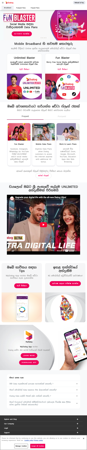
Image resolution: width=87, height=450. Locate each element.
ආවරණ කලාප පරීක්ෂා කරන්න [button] (65, 283)
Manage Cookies (21, 446)
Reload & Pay (79, 3)
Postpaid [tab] (62, 116)
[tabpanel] (43, 25)
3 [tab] (44, 38)
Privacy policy (38, 440)
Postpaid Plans (21, 8)
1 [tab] (41, 38)
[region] (43, 442)
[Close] (83, 438)
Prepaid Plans (35, 8)
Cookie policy (28, 440)
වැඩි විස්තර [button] (22, 286)
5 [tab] (47, 38)
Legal (6, 428)
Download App (29, 362)
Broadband (7, 8)
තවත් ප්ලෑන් (43, 176)
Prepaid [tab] (25, 116)
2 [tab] (43, 38)
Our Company (9, 424)
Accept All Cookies (37, 446)
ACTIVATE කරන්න (21, 34)
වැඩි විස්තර (24, 69)
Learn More (29, 355)
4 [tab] (46, 38)
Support (7, 433)
